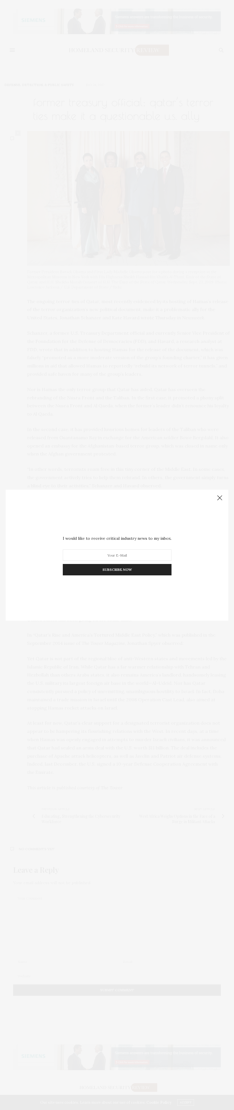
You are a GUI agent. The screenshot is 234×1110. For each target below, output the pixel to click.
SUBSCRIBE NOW (117, 569)
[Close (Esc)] (219, 498)
